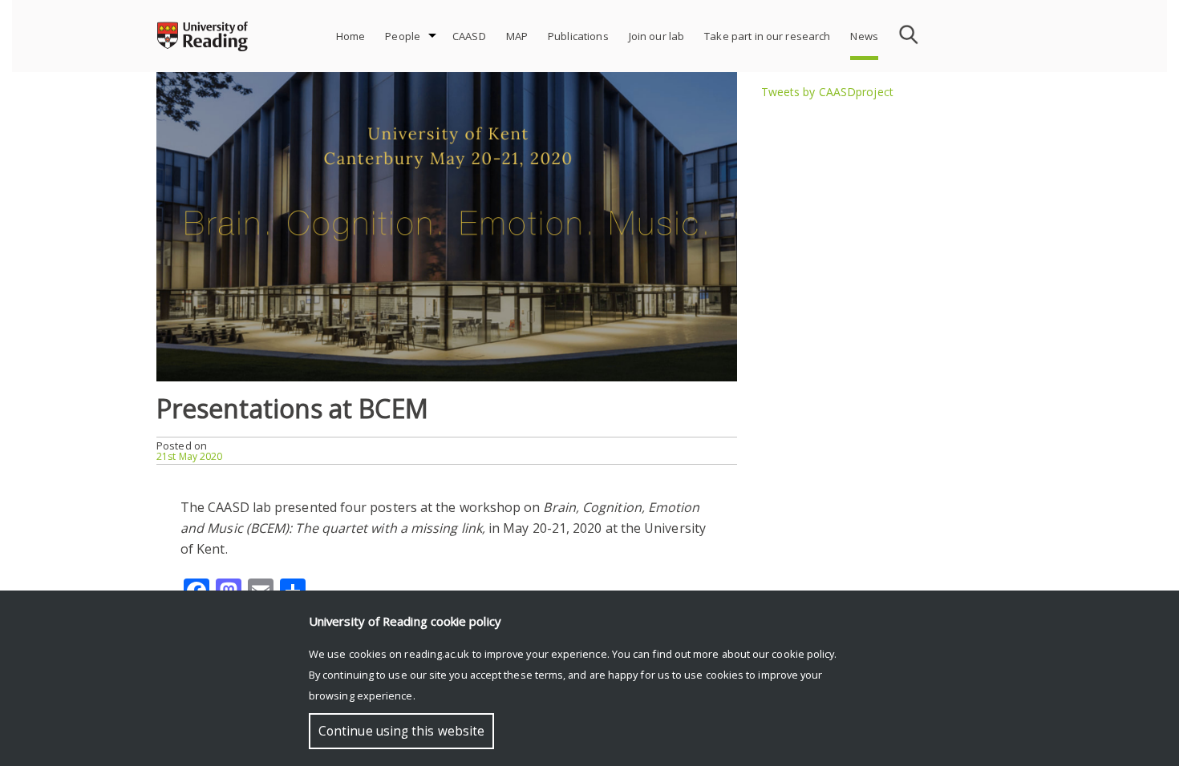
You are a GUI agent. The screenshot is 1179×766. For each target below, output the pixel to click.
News (864, 36)
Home (351, 36)
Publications (578, 36)
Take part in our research (767, 36)
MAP (517, 36)
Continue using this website (401, 731)
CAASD (469, 36)
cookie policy (803, 654)
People (402, 36)
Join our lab (657, 36)
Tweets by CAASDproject (827, 91)
